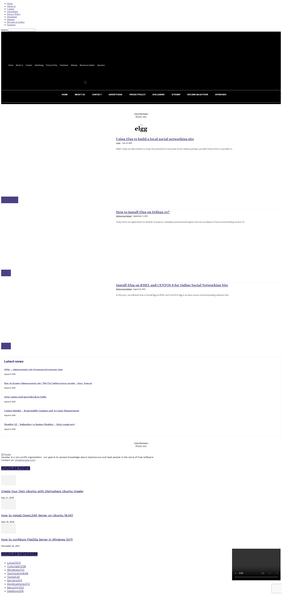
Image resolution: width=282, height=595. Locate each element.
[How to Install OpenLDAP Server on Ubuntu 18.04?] (8, 508)
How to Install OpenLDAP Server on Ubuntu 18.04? (37, 515)
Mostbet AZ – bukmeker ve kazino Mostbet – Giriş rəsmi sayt (39, 424)
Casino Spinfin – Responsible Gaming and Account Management (41, 410)
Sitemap (11, 19)
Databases (10, 200)
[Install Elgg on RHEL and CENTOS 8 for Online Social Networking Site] (57, 315)
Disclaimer (12, 17)
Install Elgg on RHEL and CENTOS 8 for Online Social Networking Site (172, 285)
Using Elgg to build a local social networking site (155, 139)
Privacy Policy (14, 14)
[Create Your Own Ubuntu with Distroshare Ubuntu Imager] (8, 484)
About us (11, 6)
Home (10, 3)
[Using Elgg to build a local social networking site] (57, 169)
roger (118, 143)
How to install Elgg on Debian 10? (143, 212)
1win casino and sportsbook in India (25, 397)
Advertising (12, 11)
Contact (10, 9)
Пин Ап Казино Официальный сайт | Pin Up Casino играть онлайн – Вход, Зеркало (48, 383)
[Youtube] (86, 76)
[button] (85, 82)
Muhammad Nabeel (124, 216)
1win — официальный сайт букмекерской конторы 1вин (33, 369)
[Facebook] (75, 76)
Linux (6, 273)
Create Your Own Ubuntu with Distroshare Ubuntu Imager (42, 491)
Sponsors (11, 25)
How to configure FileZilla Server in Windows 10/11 (37, 539)
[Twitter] (80, 76)
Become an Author (16, 22)
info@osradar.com (25, 460)
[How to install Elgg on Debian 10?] (57, 242)
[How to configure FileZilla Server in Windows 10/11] (8, 532)
